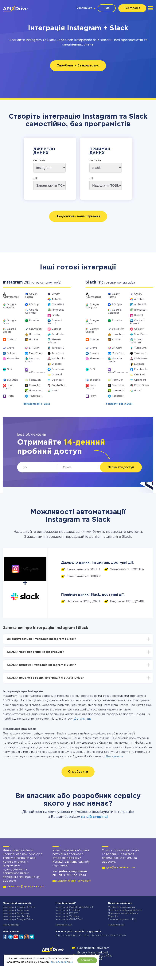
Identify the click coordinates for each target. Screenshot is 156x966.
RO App (34, 305)
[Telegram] (10, 936)
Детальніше (83, 719)
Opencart (58, 380)
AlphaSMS (58, 305)
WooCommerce (35, 372)
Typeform (58, 353)
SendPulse (58, 334)
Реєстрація (132, 8)
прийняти (87, 960)
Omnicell (57, 375)
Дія (35, 178)
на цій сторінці (94, 816)
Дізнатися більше (62, 962)
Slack (51, 40)
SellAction (35, 329)
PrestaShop (59, 385)
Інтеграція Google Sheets (19, 907)
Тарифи (113, 916)
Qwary (56, 294)
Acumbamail (11, 297)
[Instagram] (26, 936)
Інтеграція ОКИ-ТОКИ (69, 919)
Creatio (11, 340)
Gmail (55, 391)
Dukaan (11, 353)
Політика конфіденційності (125, 910)
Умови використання (121, 907)
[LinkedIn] (21, 936)
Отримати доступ (121, 467)
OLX (9, 369)
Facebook (58, 369)
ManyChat (35, 353)
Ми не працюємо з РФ (122, 919)
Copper (56, 329)
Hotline (33, 340)
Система (39, 160)
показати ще (11, 925)
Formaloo (35, 385)
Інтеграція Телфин (67, 916)
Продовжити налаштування (78, 216)
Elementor (13, 359)
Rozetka (34, 321)
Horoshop (35, 334)
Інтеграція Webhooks (16, 916)
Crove (10, 348)
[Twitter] (31, 936)
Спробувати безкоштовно (78, 65)
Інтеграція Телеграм (16, 910)
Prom (10, 396)
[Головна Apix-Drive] (15, 8)
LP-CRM (34, 348)
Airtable (56, 299)
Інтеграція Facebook (16, 913)
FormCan (35, 380)
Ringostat (58, 310)
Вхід (107, 8)
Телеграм (35, 396)
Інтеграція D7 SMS (67, 913)
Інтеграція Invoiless (68, 910)
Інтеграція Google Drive (18, 919)
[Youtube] (16, 936)
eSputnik (12, 380)
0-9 (123, 936)
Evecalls (57, 364)
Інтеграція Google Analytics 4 (74, 907)
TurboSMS (58, 348)
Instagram (34, 40)
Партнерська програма (123, 913)
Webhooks (58, 359)
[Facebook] (5, 936)
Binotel (56, 315)
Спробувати (78, 771)
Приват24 (35, 391)
